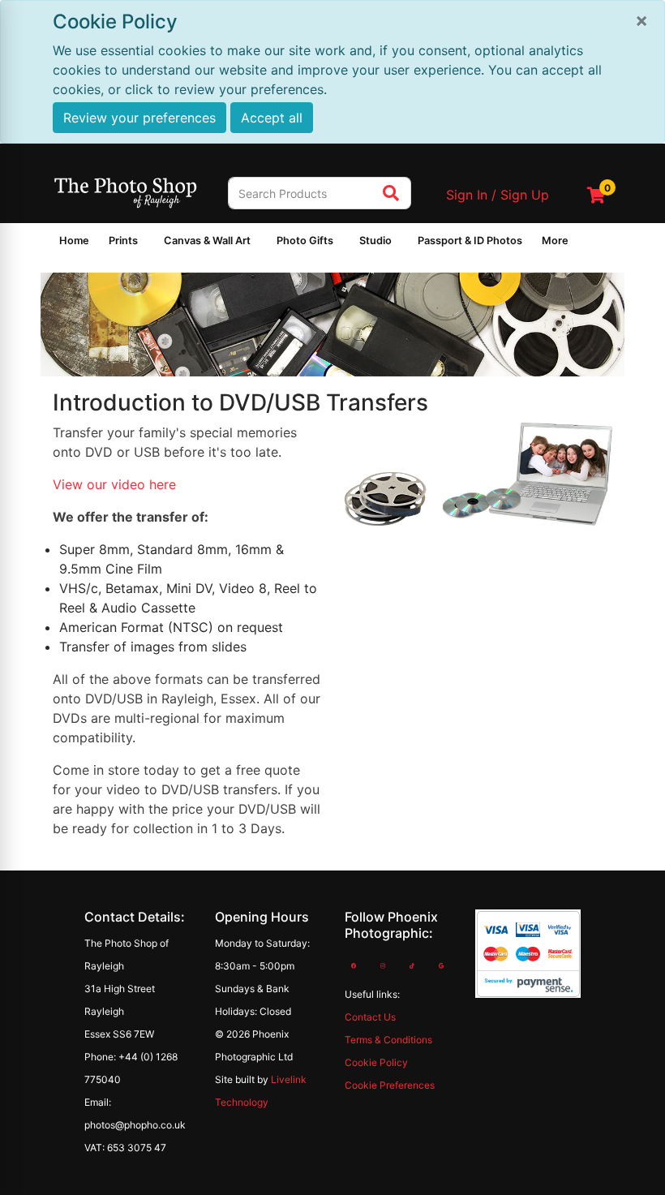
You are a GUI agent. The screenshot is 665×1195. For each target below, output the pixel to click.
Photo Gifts (305, 240)
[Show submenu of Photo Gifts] (343, 244)
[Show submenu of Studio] (401, 244)
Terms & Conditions (388, 1040)
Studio (375, 240)
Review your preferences (139, 118)
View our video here (114, 484)
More (555, 240)
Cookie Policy (376, 1062)
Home (74, 240)
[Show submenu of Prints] (147, 244)
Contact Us (370, 1017)
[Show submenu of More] (578, 244)
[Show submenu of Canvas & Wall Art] (260, 244)
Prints (123, 240)
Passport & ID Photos (470, 240)
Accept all (271, 118)
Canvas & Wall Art (207, 240)
